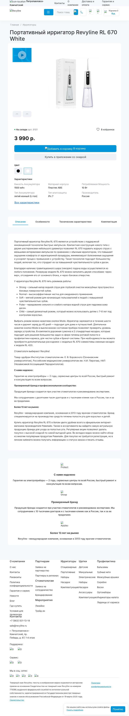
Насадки (65, 582)
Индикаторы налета (108, 597)
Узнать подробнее (75, 710)
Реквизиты (15, 577)
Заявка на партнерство (42, 569)
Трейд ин (40, 610)
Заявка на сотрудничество (44, 588)
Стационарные (68, 567)
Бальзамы (102, 567)
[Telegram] (20, 650)
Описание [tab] (20, 221)
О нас (13, 567)
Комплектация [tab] (109, 221)
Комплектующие (70, 587)
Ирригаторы (68, 561)
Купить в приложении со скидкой (65, 157)
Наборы (65, 577)
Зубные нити (104, 572)
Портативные (68, 572)
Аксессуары (85, 592)
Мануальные (86, 572)
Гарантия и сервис (20, 590)
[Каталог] (48, 12)
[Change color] (18, 171)
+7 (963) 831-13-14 (20, 620)
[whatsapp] (12, 650)
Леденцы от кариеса (108, 602)
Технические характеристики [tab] (75, 221)
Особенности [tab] (42, 221)
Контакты (59, 3)
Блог (12, 600)
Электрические (87, 577)
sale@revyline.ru (18, 625)
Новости (14, 595)
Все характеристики (26, 202)
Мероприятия (44, 600)
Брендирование (43, 595)
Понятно (118, 709)
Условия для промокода (16, 612)
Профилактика (106, 561)
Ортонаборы (104, 592)
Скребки (101, 582)
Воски (100, 587)
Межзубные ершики (108, 577)
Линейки (39, 605)
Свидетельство (17, 700)
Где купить (16, 605)
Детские (83, 567)
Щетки (83, 561)
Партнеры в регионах (47, 575)
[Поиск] (76, 12)
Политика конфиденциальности (21, 584)
